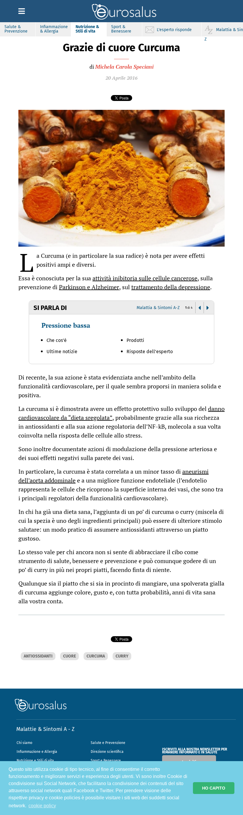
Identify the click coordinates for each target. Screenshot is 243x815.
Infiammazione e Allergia (37, 752)
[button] (199, 308)
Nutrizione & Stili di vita (87, 29)
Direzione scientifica (107, 752)
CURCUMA (96, 656)
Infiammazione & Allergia (54, 29)
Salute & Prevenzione (16, 29)
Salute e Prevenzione (108, 743)
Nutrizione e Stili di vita (35, 760)
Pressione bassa (65, 325)
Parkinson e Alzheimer (89, 287)
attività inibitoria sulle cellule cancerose (144, 278)
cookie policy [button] (42, 805)
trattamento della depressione (170, 287)
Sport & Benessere (121, 29)
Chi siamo (24, 743)
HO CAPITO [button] (213, 788)
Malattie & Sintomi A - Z (45, 729)
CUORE (69, 656)
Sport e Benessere (106, 760)
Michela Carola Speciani (124, 66)
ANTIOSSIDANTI (38, 656)
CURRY (122, 656)
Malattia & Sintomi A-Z (158, 307)
